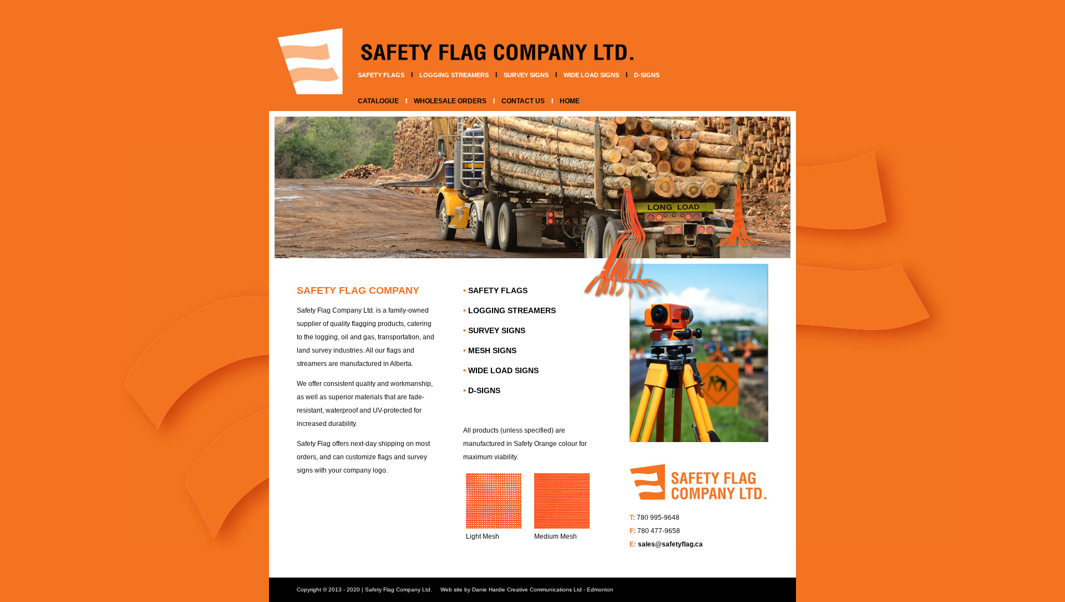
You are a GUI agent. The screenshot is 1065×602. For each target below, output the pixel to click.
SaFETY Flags (381, 75)
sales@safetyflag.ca (670, 544)
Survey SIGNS (526, 75)
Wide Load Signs (591, 75)
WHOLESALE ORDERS (450, 101)
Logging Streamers (454, 75)
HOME (570, 101)
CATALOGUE (378, 101)
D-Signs (647, 75)
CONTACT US (523, 101)
